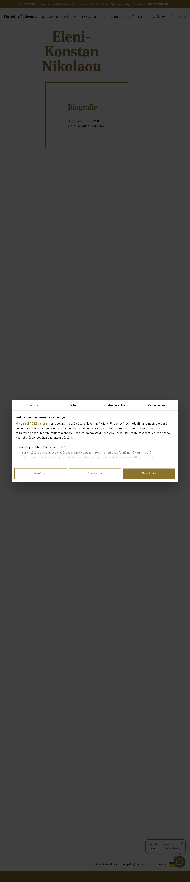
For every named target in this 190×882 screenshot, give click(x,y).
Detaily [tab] (74, 405)
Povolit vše (149, 473)
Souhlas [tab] (32, 405)
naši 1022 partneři (36, 423)
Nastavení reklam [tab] (116, 405)
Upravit (92, 473)
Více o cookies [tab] (157, 405)
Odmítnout (41, 473)
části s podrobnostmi (144, 463)
